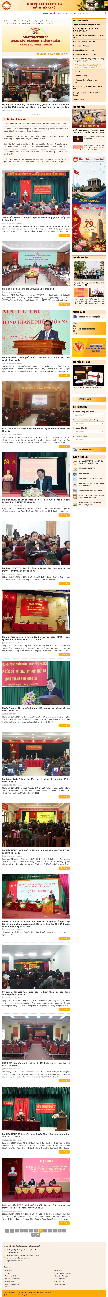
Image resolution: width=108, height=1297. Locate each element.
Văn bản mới (84, 473)
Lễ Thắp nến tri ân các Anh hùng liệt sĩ (94, 138)
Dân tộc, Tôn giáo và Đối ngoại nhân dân (87, 87)
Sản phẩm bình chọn (81, 361)
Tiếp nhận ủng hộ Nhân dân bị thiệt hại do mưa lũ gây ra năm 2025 (96, 301)
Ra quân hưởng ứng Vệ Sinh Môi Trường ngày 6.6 (89, 284)
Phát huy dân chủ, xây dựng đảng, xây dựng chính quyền (41, 21)
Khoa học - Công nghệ (82, 46)
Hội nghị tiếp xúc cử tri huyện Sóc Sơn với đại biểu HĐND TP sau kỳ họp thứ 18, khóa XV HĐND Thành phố (36, 638)
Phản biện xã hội (81, 76)
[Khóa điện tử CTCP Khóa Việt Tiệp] (88, 375)
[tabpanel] (36, 85)
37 (64, 1231)
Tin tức (17, 21)
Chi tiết (63, 235)
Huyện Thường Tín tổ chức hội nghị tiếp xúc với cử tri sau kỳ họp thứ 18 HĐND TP (36, 709)
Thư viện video (79, 106)
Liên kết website (80, 406)
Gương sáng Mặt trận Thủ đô (90, 490)
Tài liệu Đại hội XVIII (87, 468)
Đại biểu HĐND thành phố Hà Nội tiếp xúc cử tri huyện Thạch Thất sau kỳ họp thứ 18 (36, 851)
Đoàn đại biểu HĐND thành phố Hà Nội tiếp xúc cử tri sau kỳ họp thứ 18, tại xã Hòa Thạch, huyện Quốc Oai (36, 1206)
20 (36, 1231)
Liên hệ (7, 1273)
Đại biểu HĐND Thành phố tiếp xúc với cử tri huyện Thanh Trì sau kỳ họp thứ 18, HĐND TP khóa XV (36, 501)
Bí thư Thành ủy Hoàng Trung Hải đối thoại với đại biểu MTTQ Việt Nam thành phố (35, 123)
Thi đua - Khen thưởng (12, 1279)
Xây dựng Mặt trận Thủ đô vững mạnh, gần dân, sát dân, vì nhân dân (94, 147)
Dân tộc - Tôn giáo (61, 1276)
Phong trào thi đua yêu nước (84, 54)
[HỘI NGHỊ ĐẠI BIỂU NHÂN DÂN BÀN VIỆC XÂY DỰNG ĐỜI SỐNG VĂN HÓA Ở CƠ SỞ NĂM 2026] (81, 292)
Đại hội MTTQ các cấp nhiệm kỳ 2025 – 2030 (88, 36)
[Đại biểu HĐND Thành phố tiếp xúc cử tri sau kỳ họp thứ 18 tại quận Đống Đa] (36, 754)
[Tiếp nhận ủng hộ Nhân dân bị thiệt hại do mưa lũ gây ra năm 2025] (96, 292)
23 (50, 1231)
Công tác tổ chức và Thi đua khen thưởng (86, 94)
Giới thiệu (58, 1270)
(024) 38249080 (34, 1255)
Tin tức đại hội (79, 312)
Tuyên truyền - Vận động (63, 1273)
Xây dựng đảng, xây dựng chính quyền (87, 81)
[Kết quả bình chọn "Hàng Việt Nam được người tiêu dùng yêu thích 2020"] (89, 347)
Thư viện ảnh (59, 1281)
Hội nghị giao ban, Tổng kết (84, 41)
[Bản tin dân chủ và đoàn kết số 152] (89, 180)
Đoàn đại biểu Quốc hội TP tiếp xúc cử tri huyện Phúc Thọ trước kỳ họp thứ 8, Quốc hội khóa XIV (36, 153)
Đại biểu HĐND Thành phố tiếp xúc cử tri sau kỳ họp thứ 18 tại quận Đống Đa (36, 780)
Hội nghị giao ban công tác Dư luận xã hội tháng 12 (28, 289)
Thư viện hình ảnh (80, 257)
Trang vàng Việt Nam (12, 1284)
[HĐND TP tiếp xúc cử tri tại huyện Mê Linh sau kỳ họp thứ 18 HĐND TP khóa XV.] (36, 1038)
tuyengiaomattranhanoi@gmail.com (18, 1258)
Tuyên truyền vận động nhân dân (86, 24)
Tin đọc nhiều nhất (16, 119)
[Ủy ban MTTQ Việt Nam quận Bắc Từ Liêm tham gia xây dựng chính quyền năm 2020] (36, 967)
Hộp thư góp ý (60, 1284)
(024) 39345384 (19, 1255)
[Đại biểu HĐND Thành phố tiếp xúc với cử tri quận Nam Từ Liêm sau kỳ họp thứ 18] (36, 332)
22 (45, 1231)
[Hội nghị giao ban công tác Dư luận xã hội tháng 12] (36, 263)
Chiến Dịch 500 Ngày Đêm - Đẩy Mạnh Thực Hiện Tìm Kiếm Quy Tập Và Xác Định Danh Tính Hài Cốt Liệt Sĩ (88, 131)
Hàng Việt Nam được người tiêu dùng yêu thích (90, 504)
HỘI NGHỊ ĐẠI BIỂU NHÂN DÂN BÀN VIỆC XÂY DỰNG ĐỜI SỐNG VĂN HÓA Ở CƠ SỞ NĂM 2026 (81, 301)
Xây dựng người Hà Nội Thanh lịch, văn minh (91, 484)
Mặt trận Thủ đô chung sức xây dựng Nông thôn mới (91, 496)
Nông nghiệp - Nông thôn (83, 50)
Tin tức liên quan (60, 1279)
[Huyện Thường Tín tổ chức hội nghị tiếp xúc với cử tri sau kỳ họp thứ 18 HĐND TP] (36, 683)
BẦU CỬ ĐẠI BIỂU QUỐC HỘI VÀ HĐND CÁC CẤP (86, 30)
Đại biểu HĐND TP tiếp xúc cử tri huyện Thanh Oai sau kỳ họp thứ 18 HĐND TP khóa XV (36, 1135)
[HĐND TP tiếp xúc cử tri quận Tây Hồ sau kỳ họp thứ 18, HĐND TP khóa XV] (36, 403)
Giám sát (78, 71)
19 (31, 1231)
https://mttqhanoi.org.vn (14, 1261)
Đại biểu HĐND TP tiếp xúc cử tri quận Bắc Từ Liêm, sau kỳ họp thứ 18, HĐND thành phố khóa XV (36, 569)
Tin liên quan (78, 99)
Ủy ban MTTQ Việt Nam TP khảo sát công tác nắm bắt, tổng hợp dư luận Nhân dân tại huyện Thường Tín (36, 105)
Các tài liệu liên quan (12, 1287)
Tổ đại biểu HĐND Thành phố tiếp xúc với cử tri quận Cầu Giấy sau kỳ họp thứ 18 (36, 218)
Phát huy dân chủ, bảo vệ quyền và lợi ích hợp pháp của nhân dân (31, 23)
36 (59, 1231)
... (26, 1231)
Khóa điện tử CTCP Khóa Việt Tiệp (89, 388)
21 (40, 1231)
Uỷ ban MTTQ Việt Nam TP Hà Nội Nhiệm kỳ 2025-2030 (91, 462)
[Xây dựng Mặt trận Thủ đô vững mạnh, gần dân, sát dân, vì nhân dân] (78, 147)
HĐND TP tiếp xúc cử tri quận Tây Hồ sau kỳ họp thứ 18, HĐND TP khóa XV (36, 429)
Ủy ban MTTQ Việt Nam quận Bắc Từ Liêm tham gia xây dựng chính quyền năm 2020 (36, 993)
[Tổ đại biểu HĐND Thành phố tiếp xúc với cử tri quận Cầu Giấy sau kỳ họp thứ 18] (36, 192)
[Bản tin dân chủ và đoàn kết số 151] (89, 228)
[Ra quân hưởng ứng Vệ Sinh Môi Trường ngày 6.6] (89, 271)
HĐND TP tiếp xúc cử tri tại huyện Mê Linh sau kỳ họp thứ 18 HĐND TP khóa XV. (36, 1064)
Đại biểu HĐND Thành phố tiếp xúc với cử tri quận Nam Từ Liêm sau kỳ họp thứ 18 (36, 358)
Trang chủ (9, 21)
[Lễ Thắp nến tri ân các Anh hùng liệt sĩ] (78, 139)
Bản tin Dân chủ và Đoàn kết (90, 478)
